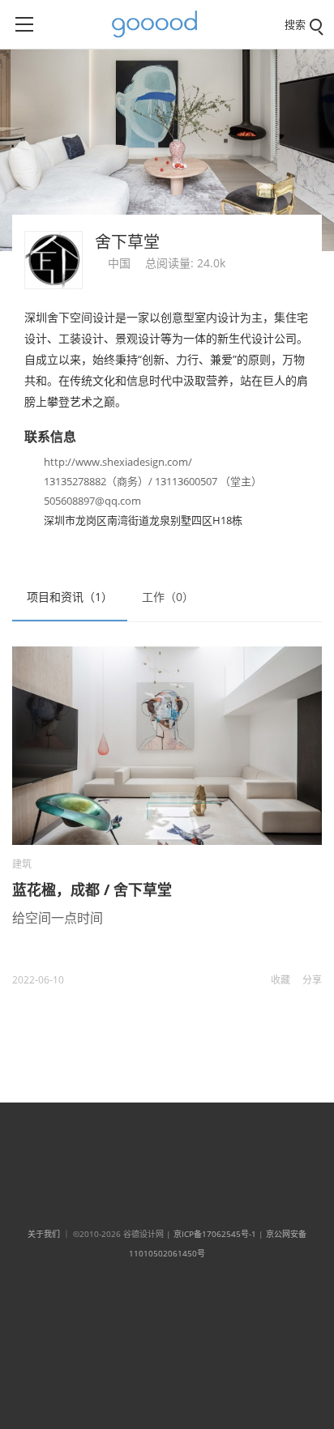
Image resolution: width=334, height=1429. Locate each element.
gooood (160, 24)
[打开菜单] (24, 24)
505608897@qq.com (92, 500)
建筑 (22, 864)
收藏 (280, 980)
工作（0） (168, 596)
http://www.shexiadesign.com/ (118, 461)
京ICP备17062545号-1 (214, 1233)
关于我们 (44, 1233)
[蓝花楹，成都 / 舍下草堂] (167, 745)
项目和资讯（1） (70, 596)
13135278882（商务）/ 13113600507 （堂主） (153, 481)
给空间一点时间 (57, 918)
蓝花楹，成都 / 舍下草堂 (92, 889)
